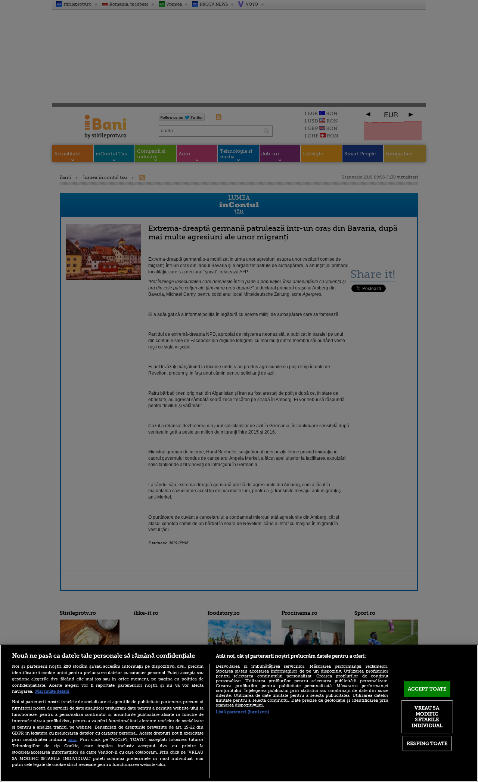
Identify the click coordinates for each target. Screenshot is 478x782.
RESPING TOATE (427, 743)
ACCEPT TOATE (427, 689)
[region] (239, 713)
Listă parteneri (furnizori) (242, 712)
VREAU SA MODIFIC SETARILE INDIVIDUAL (427, 716)
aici (72, 739)
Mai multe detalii (52, 691)
